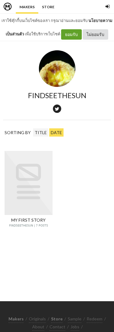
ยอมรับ (71, 34)
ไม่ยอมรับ (95, 34)
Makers (27, 7)
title (41, 132)
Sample (74, 318)
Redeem (94, 318)
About (38, 326)
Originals (37, 318)
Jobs (75, 326)
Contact (57, 326)
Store (48, 7)
